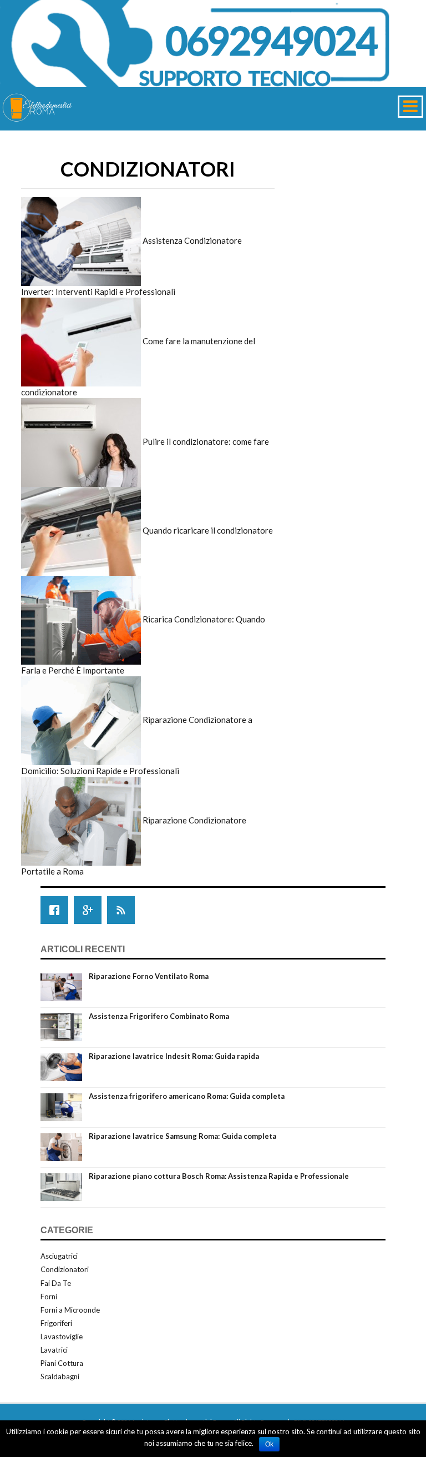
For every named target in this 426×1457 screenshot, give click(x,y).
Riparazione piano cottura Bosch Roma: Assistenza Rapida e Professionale (219, 1176)
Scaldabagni (59, 1376)
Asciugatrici (59, 1256)
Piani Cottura (61, 1363)
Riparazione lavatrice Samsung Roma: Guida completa (182, 1136)
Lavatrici (54, 1349)
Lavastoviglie (61, 1336)
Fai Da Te (55, 1283)
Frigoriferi (56, 1323)
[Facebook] (57, 910)
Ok (269, 1444)
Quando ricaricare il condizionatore (208, 530)
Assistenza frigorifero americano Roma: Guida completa (187, 1096)
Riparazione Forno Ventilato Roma (149, 976)
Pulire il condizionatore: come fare (206, 441)
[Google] (90, 910)
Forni (48, 1296)
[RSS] (123, 910)
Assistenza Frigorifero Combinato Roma (159, 1016)
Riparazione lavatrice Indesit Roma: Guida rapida (174, 1056)
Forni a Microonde (70, 1309)
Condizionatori (64, 1269)
